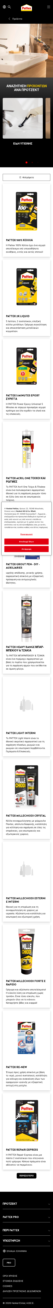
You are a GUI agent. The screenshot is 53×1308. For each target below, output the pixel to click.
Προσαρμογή (26, 534)
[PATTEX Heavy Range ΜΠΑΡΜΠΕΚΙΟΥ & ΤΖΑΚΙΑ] (26, 632)
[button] (26, 1204)
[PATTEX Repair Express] (26, 1131)
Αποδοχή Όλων (26, 541)
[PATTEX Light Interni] (26, 716)
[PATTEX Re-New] (26, 1050)
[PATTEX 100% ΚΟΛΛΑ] (26, 220)
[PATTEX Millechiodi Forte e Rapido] (26, 966)
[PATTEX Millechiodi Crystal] (26, 799)
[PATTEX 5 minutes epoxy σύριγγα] (26, 379)
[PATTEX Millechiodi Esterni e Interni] (26, 882)
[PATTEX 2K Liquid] (26, 298)
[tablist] (26, 162)
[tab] (26, 162)
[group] (26, 132)
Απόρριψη (26, 549)
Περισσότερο (26, 1175)
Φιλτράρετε (28, 177)
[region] (26, 529)
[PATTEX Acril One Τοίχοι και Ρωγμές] (26, 463)
